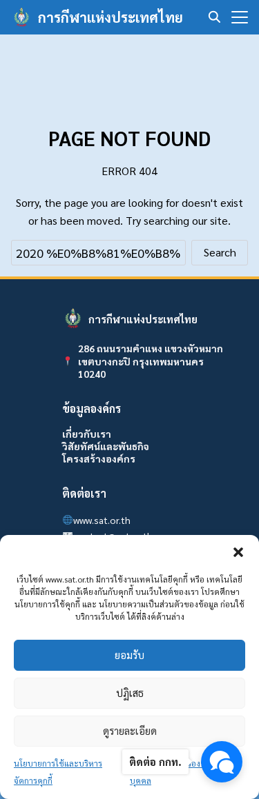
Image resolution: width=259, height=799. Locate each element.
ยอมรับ (129, 654)
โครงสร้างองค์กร (98, 458)
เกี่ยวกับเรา (86, 433)
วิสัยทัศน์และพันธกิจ (105, 446)
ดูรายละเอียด (130, 730)
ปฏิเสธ (130, 692)
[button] (238, 552)
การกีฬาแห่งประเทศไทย (110, 17)
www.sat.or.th (102, 520)
